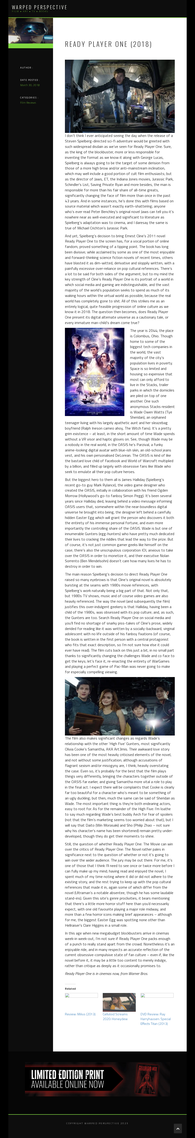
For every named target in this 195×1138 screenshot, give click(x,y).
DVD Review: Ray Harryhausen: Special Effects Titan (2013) (156, 1019)
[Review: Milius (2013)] (81, 1002)
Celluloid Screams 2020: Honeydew (115, 1016)
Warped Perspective (40, 7)
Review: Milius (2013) (80, 1014)
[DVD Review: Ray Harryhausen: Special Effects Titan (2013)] (157, 1002)
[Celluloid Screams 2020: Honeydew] (119, 1002)
